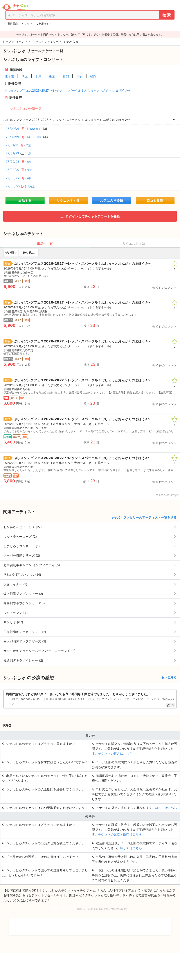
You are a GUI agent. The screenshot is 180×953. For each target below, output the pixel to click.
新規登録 (13, 23)
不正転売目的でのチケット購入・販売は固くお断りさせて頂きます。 (90, 924)
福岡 (93, 76)
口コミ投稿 (155, 200)
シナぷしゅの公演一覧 (25, 108)
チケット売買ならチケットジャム (16, 7)
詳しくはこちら (166, 808)
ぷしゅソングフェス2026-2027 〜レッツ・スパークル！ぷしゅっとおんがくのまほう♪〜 (67, 90)
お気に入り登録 (111, 200)
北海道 (9, 76)
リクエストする (68, 200)
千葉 (38, 76)
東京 (52, 76)
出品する (25, 200)
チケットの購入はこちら (115, 753)
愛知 (66, 76)
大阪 (79, 76)
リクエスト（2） (135, 243)
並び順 (9, 252)
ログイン (27, 23)
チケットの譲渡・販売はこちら (120, 834)
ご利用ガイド (43, 23)
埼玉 (25, 76)
